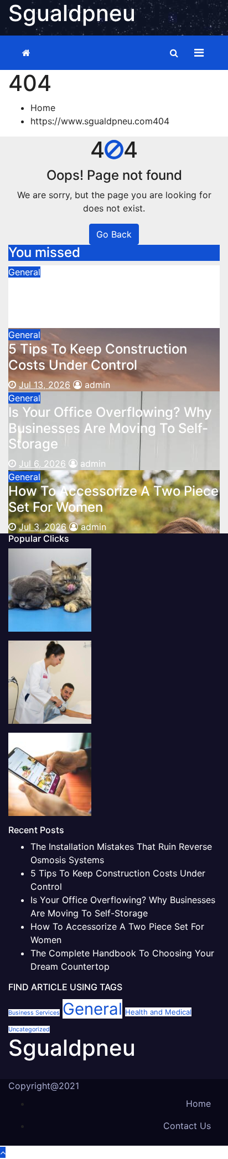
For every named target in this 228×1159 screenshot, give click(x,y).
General (24, 272)
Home (42, 107)
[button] (174, 52)
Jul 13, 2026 (44, 384)
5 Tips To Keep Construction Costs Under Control (97, 357)
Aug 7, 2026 (44, 321)
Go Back (114, 234)
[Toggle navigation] (199, 52)
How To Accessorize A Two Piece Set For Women (113, 499)
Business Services (34, 1012)
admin (95, 321)
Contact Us (187, 1125)
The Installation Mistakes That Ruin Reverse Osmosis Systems (107, 294)
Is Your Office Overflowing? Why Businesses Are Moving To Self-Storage (110, 428)
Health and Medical (158, 1011)
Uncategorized (29, 1029)
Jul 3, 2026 (42, 526)
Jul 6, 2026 (42, 463)
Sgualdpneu (72, 1047)
